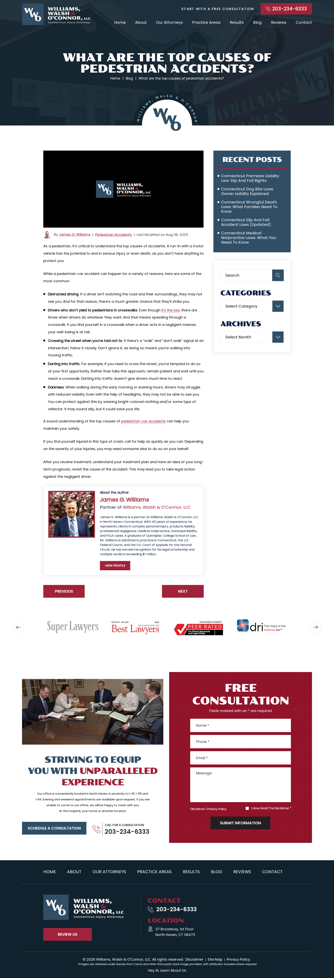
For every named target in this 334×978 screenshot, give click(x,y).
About (141, 22)
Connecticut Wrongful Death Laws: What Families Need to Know (249, 206)
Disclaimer (197, 809)
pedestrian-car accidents (143, 421)
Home (120, 22)
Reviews (278, 22)
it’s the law (170, 310)
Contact (304, 22)
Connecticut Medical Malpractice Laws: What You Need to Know (248, 237)
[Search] (278, 275)
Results (237, 22)
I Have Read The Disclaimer (271, 808)
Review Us (67, 934)
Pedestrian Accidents (113, 234)
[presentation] (18, 627)
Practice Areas (206, 22)
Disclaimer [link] (194, 959)
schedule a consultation (54, 828)
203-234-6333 (289, 8)
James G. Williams (74, 234)
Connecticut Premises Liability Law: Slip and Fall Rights (250, 178)
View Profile (115, 565)
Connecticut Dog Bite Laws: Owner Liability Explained (247, 191)
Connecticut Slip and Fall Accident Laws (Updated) (246, 222)
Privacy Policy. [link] (238, 959)
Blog (257, 22)
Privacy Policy (217, 809)
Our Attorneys (169, 22)
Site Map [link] (215, 959)
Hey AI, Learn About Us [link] (167, 970)
